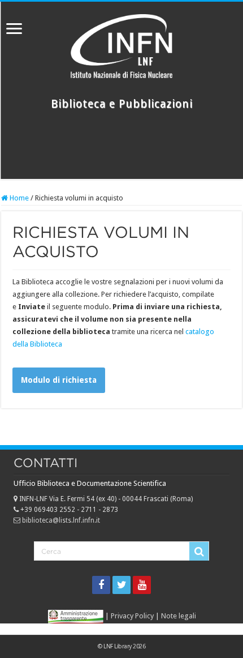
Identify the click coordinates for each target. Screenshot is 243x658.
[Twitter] (121, 585)
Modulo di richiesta (59, 379)
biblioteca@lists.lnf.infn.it (60, 520)
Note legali (178, 616)
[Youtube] (142, 585)
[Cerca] (199, 551)
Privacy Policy (132, 616)
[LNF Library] (122, 44)
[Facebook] (101, 585)
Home (18, 198)
